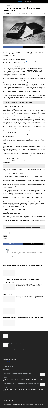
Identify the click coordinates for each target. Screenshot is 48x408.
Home (4, 5)
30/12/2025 (11, 306)
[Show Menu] (3, 1)
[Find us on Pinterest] (9, 400)
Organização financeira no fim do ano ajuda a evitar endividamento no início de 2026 (23, 317)
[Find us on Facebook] (3, 361)
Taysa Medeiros (7, 268)
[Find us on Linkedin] (7, 361)
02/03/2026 (12, 268)
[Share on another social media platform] (44, 47)
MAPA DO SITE (6, 369)
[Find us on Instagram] (5, 361)
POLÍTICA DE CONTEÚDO (8, 366)
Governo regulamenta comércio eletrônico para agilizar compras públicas (17, 373)
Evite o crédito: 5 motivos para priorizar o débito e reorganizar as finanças (21, 305)
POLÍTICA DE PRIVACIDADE (8, 368)
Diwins (16, 404)
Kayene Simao (6, 306)
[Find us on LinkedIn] (6, 400)
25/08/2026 (5, 347)
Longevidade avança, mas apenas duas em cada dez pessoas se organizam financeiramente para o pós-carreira (36, 67)
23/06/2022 (15, 13)
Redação (9, 13)
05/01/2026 (10, 294)
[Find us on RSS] (9, 361)
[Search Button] (44, 1)
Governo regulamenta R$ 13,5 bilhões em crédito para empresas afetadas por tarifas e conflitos (21, 383)
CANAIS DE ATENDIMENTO (8, 365)
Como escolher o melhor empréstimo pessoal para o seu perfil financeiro (20, 293)
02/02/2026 (12, 282)
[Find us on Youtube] (12, 400)
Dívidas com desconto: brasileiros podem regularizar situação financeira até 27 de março (35, 63)
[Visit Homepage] (24, 2)
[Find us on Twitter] (7, 400)
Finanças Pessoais (9, 5)
